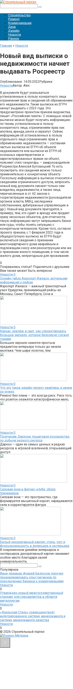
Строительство (19, 15)
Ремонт (14, 19)
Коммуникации (19, 23)
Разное (13, 38)
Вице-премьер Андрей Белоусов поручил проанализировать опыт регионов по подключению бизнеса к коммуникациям (31, 577)
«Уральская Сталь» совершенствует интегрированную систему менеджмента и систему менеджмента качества (32, 616)
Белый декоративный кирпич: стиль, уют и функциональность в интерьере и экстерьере (34, 544)
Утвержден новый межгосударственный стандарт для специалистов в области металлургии (31, 597)
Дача (12, 27)
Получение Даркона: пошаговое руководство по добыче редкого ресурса (35, 438)
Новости (14, 35)
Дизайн (13, 31)
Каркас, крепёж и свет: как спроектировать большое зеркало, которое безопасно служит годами (34, 335)
